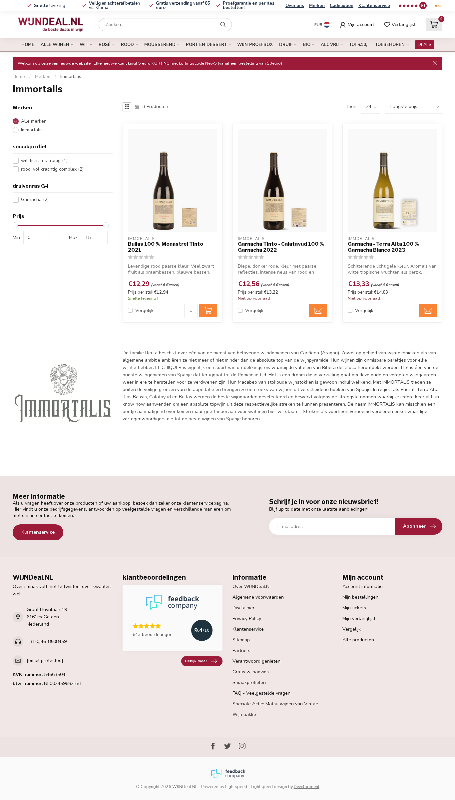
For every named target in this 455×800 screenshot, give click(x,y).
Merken (317, 6)
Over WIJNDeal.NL (252, 586)
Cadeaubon (341, 6)
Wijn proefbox (255, 45)
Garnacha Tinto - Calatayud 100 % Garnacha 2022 (281, 247)
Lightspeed (236, 786)
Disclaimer (243, 608)
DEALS (424, 45)
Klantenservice (374, 6)
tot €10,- (359, 45)
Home (27, 45)
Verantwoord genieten (256, 661)
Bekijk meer (196, 661)
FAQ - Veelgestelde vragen (261, 693)
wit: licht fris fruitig (44, 160)
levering (49, 6)
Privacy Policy (246, 618)
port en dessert (206, 45)
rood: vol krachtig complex (52, 169)
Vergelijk (144, 310)
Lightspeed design (269, 786)
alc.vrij (330, 45)
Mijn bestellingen (360, 597)
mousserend (160, 45)
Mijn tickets (354, 608)
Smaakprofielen (249, 682)
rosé (105, 45)
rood (127, 45)
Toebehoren (390, 45)
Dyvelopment (306, 786)
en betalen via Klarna (114, 5)
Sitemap (241, 640)
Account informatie (362, 586)
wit (84, 45)
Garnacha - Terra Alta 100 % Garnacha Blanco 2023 (383, 247)
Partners (241, 650)
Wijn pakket (245, 714)
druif (285, 45)
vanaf (183, 5)
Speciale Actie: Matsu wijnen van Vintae (275, 704)
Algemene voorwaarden (258, 597)
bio (306, 45)
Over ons (294, 6)
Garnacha (35, 199)
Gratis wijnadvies (250, 672)
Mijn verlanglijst (358, 618)
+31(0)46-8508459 (47, 641)
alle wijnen (55, 45)
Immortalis (70, 77)
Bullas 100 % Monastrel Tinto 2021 (165, 247)
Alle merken (34, 121)
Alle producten (358, 640)
